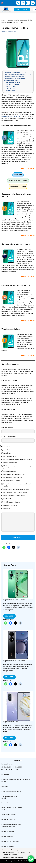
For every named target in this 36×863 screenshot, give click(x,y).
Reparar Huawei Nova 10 (11, 722)
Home (3, 20)
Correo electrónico (11, 437)
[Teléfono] (33, 3)
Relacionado (10, 90)
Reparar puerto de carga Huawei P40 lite (17, 74)
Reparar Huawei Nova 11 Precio (14, 600)
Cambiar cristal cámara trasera (13, 76)
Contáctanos (18, 537)
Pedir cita (18, 175)
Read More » (8, 616)
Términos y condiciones (9, 855)
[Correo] (28, 3)
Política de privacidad (8, 852)
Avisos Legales (16, 850)
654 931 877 (13, 819)
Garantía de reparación (14, 82)
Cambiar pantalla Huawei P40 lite (14, 72)
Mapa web (5, 850)
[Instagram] (23, 3)
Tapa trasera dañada (10, 80)
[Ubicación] (18, 3)
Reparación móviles (13, 20)
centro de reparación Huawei (10, 116)
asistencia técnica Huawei (8, 31)
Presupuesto (22, 9)
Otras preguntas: (12, 86)
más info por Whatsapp (18, 180)
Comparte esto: (11, 88)
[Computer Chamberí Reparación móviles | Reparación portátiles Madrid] (6, 9)
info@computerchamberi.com (11, 824)
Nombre (7, 427)
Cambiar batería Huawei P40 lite (14, 78)
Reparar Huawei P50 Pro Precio (14, 661)
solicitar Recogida (18, 186)
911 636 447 (12, 814)
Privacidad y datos (12, 84)
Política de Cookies (24, 852)
